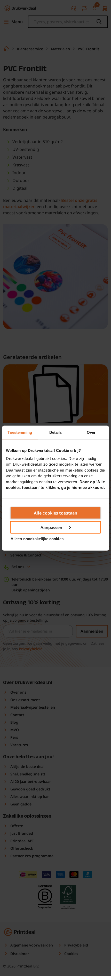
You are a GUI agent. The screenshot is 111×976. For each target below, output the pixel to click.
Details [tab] (55, 432)
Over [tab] (91, 432)
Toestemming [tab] (19, 432)
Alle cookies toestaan (55, 513)
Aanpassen (51, 527)
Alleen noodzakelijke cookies (37, 539)
